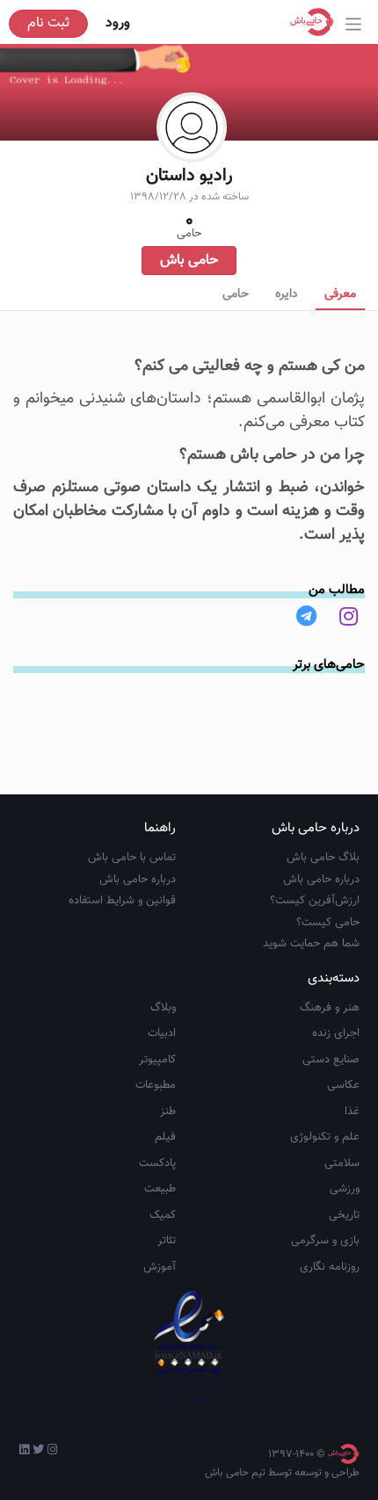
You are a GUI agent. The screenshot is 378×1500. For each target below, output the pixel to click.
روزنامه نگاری (330, 1267)
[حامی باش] (316, 22)
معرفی (340, 294)
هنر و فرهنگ (330, 1008)
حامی (235, 294)
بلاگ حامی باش (323, 857)
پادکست (157, 1163)
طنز (168, 1111)
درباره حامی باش (321, 879)
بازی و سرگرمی (325, 1241)
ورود (117, 23)
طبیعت (160, 1189)
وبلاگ (163, 1008)
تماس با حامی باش (132, 857)
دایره (286, 294)
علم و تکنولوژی (325, 1137)
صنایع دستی (331, 1060)
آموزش (159, 1267)
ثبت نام (48, 23)
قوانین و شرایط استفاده (122, 900)
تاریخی (344, 1215)
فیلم (165, 1137)
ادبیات (162, 1033)
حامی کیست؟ (328, 922)
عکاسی (343, 1085)
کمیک (162, 1215)
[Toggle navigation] (354, 24)
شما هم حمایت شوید (311, 944)
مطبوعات (155, 1085)
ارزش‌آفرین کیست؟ (315, 900)
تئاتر (166, 1241)
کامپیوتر (157, 1060)
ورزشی (345, 1189)
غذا (352, 1111)
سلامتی (342, 1163)
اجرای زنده (336, 1033)
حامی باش (189, 261)
